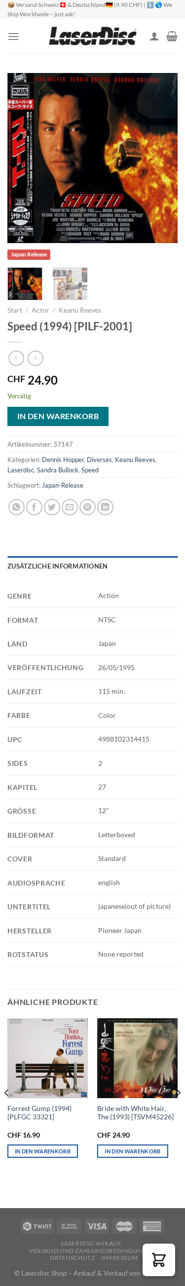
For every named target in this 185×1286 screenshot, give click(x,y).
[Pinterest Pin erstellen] (87, 507)
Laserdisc (20, 470)
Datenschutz (72, 1257)
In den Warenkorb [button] (43, 1151)
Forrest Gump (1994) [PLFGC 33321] (39, 1113)
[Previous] (23, 158)
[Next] (162, 158)
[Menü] (13, 36)
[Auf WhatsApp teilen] (16, 507)
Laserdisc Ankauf (91, 1243)
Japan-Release (62, 485)
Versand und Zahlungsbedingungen (92, 1250)
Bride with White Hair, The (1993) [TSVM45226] (135, 1113)
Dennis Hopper (63, 460)
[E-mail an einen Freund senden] (70, 507)
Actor (40, 310)
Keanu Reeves (80, 310)
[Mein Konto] (154, 36)
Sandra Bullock (57, 470)
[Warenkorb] (172, 36)
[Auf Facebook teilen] (34, 507)
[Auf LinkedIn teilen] (105, 507)
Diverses (99, 460)
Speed (90, 470)
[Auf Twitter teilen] (52, 507)
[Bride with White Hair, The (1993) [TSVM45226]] (137, 1058)
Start (14, 310)
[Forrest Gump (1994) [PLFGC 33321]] (47, 1058)
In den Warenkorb (58, 416)
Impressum (119, 1257)
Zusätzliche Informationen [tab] (57, 566)
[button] (159, 1260)
